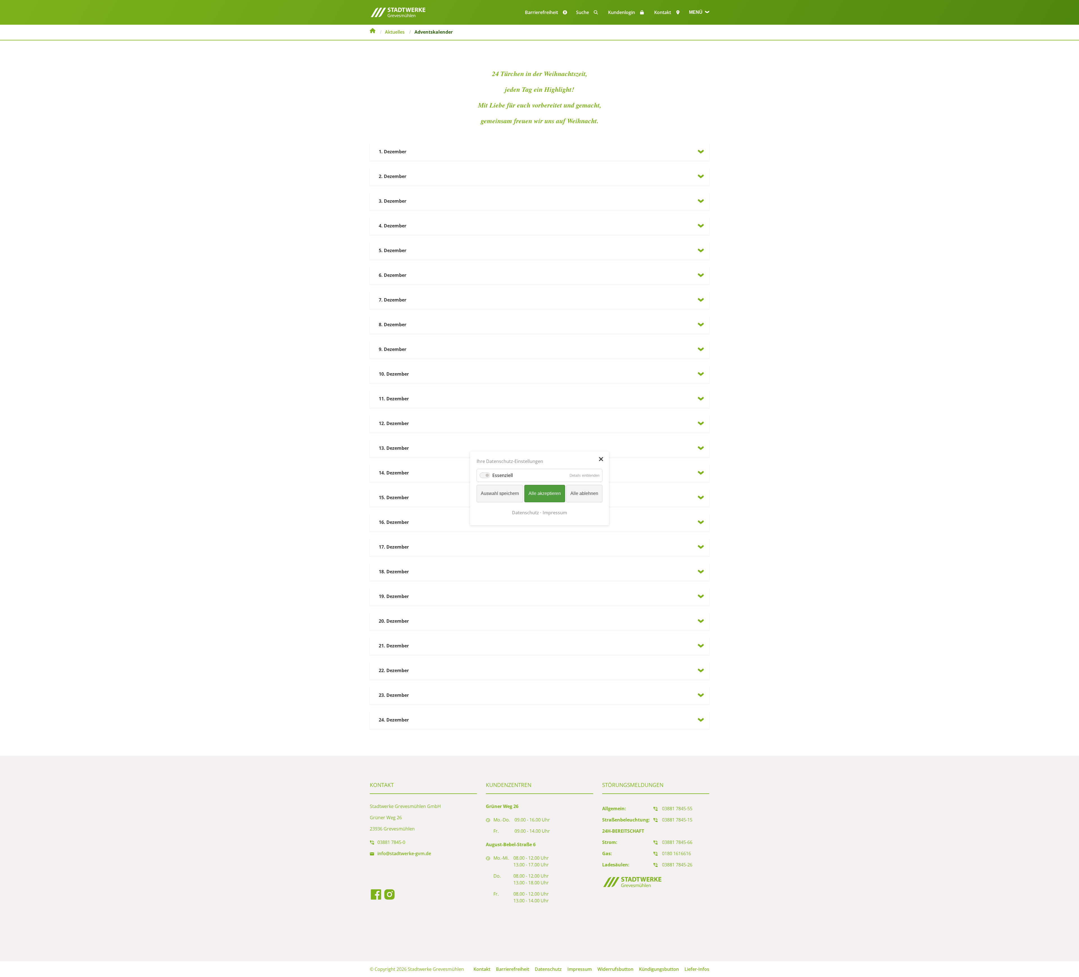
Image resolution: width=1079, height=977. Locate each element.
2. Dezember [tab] (392, 176)
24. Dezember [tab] (394, 720)
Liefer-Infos (696, 969)
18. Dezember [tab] (394, 572)
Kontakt (662, 12)
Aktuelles (395, 32)
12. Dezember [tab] (394, 423)
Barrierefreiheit (512, 969)
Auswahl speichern (500, 493)
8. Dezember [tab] (392, 324)
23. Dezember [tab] (394, 695)
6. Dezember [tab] (392, 275)
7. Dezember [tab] (392, 300)
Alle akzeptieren (545, 493)
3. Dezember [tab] (392, 201)
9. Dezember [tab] (392, 349)
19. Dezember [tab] (394, 596)
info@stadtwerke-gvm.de (404, 853)
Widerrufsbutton (615, 969)
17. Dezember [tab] (394, 547)
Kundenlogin (621, 12)
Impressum (579, 969)
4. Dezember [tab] (392, 226)
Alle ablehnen (584, 493)
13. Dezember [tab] (394, 448)
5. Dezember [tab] (392, 250)
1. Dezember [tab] (392, 152)
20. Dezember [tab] (394, 621)
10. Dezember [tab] (394, 374)
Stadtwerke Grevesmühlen (372, 31)
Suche (582, 12)
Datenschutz (548, 969)
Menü (696, 12)
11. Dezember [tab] (394, 399)
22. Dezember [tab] (394, 670)
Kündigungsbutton (659, 969)
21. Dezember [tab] (394, 646)
